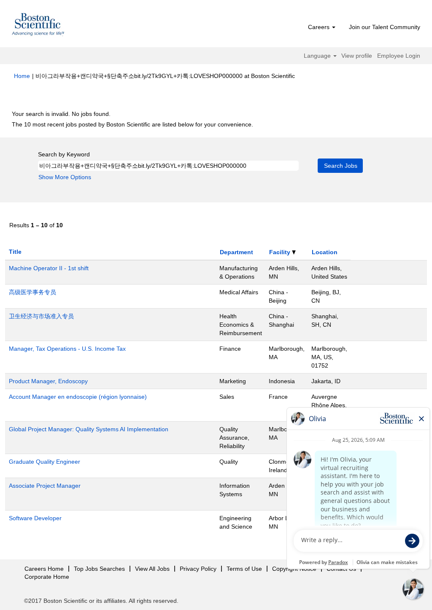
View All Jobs (152, 568)
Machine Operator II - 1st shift (49, 268)
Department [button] (236, 252)
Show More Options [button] (64, 177)
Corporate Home (46, 576)
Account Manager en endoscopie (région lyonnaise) (78, 396)
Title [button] (15, 251)
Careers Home (44, 568)
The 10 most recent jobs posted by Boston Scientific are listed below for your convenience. (132, 124)
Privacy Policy (198, 568)
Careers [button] (319, 27)
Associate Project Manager (45, 485)
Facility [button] (280, 252)
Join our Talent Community (384, 27)
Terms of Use (244, 568)
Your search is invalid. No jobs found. (61, 113)
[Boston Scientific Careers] (38, 26)
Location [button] (325, 252)
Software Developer (35, 518)
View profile (356, 55)
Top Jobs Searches (99, 568)
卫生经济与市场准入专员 (41, 316)
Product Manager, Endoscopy (48, 381)
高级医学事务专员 (32, 292)
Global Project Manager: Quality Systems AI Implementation (88, 429)
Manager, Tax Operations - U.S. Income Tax (67, 348)
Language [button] (318, 55)
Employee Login (398, 55)
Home (22, 76)
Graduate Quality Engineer (44, 461)
